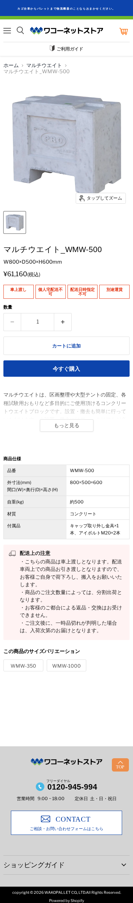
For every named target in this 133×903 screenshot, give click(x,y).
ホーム (11, 65)
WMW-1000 (66, 666)
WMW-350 (23, 666)
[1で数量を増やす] (63, 322)
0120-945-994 (72, 786)
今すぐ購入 (66, 368)
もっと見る (66, 425)
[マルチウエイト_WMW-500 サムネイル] (15, 222)
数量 (7, 307)
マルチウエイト (44, 65)
